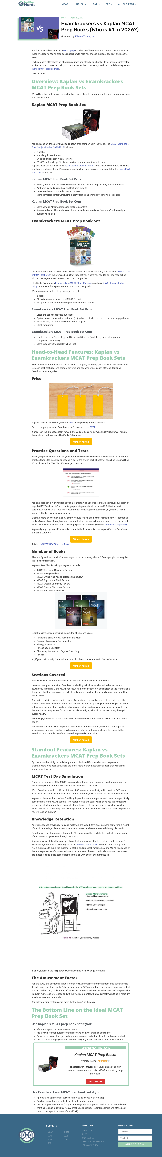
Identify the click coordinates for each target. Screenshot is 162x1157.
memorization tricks (87, 844)
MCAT (65, 4)
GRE (108, 4)
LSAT (94, 4)
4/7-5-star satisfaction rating (79, 165)
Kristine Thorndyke (84, 36)
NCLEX (79, 4)
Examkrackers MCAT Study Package (73, 283)
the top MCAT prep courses (45, 68)
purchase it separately (116, 524)
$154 (71, 422)
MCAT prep (69, 50)
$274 (92, 427)
